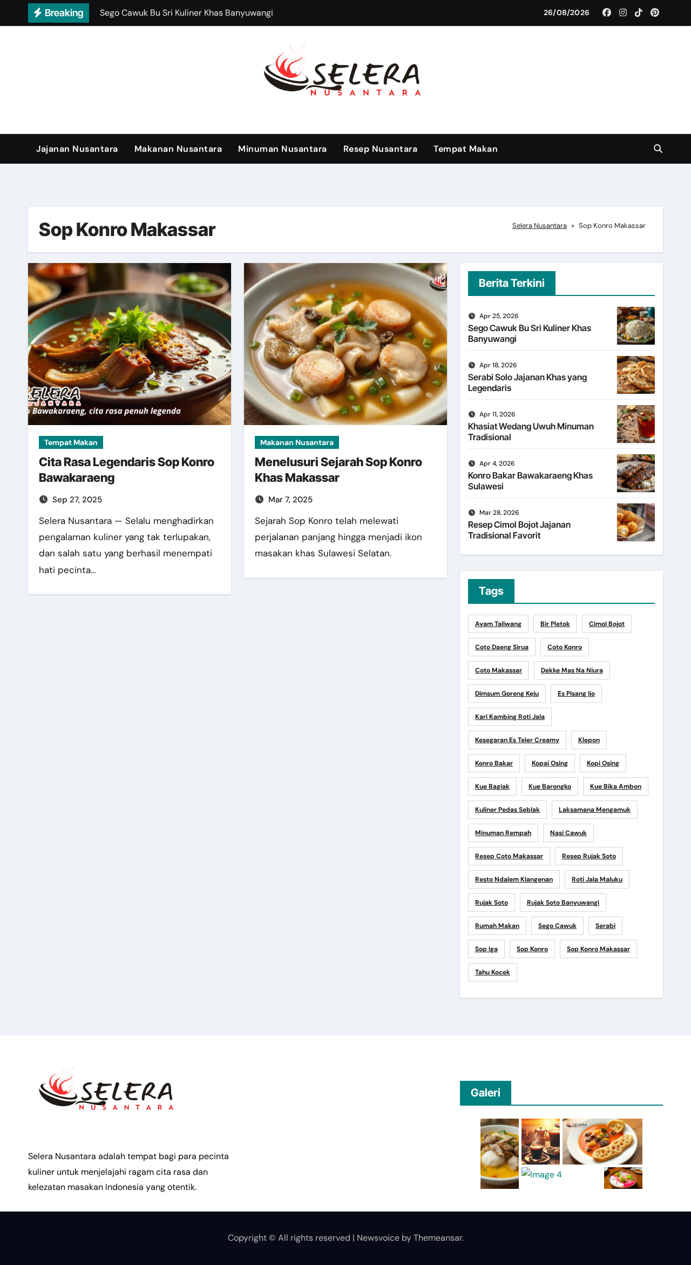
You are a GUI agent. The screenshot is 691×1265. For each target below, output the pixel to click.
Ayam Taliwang (498, 624)
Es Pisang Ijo (576, 693)
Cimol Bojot (607, 624)
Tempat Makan (465, 148)
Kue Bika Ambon (615, 786)
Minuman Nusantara (282, 148)
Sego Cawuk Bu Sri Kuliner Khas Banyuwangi (529, 333)
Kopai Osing (550, 763)
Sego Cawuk (557, 925)
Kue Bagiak (492, 786)
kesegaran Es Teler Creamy (517, 740)
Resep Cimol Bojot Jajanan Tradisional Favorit (519, 529)
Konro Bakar (494, 763)
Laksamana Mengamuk (595, 809)
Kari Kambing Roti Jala (510, 716)
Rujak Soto (491, 902)
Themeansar (438, 1237)
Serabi (605, 925)
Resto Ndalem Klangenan (514, 879)
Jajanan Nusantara (77, 148)
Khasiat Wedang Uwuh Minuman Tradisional (531, 431)
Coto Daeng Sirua (502, 647)
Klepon (589, 740)
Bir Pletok (555, 624)
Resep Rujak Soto (589, 856)
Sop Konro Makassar (598, 949)
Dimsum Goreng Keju (507, 693)
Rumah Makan (497, 925)
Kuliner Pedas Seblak (507, 809)
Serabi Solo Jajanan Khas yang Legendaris (527, 382)
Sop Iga (486, 949)
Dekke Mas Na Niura (572, 670)
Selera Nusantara (539, 225)
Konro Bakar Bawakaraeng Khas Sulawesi (530, 480)
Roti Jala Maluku (597, 879)
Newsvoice (378, 1237)
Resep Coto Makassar (509, 856)
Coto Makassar (498, 670)
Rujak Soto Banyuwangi (563, 902)
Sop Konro (532, 949)
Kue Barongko (550, 786)
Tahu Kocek (492, 972)
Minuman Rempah (503, 833)
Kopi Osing (603, 763)
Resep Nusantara (380, 148)
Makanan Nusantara (178, 148)
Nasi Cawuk (568, 833)
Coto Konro (564, 647)
